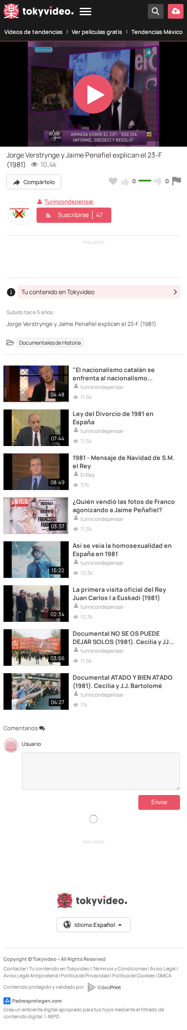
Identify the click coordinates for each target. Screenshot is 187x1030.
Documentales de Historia (50, 342)
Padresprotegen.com (37, 1000)
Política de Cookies (133, 975)
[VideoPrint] (104, 987)
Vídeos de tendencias (33, 32)
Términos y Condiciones (120, 968)
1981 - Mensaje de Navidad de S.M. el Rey (123, 461)
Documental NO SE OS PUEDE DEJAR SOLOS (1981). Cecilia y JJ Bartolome (121, 637)
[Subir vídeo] (176, 11)
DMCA (164, 975)
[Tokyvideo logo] (38, 13)
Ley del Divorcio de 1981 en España (113, 417)
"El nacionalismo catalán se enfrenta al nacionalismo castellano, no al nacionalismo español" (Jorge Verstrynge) (118, 374)
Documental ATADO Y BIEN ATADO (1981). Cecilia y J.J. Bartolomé (123, 681)
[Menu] (85, 12)
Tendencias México (157, 32)
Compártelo (38, 182)
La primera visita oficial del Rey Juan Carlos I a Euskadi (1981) (119, 593)
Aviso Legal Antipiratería (30, 975)
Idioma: (94, 925)
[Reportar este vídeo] (176, 181)
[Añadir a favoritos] (113, 181)
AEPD (53, 1016)
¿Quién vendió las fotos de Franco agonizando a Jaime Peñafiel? (124, 505)
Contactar (14, 968)
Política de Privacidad (85, 975)
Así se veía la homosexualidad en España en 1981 (122, 549)
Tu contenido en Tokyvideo (59, 968)
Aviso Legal (163, 968)
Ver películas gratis (97, 32)
